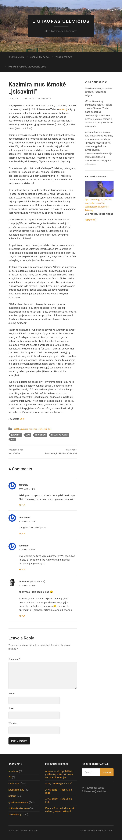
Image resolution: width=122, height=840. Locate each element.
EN (9, 777)
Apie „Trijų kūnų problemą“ (58, 783)
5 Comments (44, 98)
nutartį (63, 109)
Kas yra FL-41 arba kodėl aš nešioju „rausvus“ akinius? (59, 810)
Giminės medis (16, 57)
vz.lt (22, 418)
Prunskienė (40, 435)
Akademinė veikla (40, 57)
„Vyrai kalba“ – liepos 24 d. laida (58, 801)
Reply (22, 505)
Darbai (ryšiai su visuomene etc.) (27, 67)
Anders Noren (98, 831)
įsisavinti (16, 435)
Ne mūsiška (15, 452)
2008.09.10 (13, 98)
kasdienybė (14, 783)
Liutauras (28, 98)
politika (17, 429)
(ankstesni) (90, 219)
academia (13, 771)
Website (12, 723)
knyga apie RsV (16, 789)
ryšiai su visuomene (30, 429)
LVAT (28, 435)
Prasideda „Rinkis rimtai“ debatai (61, 452)
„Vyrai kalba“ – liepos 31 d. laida (58, 791)
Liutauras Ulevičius (61, 21)
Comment (14, 659)
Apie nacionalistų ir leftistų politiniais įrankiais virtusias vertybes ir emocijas (59, 774)
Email (11, 708)
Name (11, 693)
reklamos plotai (59, 435)
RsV (13, 439)
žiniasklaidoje (45, 429)
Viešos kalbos (63, 57)
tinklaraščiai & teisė (18, 808)
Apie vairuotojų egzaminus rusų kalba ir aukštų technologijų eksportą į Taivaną (98, 205)
